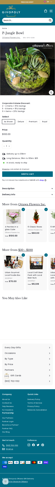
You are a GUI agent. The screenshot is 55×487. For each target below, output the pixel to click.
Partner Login (8, 421)
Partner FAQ (7, 428)
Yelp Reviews (8, 406)
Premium (33, 121)
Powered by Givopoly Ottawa (15, 481)
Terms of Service (35, 403)
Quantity (7, 141)
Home (4, 28)
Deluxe (21, 121)
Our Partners (7, 418)
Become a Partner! (10, 425)
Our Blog (6, 432)
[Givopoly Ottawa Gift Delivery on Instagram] (29, 445)
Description (8, 188)
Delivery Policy (34, 399)
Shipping (5, 169)
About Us (6, 399)
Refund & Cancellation (37, 410)
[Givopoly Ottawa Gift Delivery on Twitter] (38, 445)
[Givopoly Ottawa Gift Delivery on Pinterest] (42, 445)
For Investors (7, 410)
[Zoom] (51, 92)
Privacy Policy (33, 406)
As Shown (8, 121)
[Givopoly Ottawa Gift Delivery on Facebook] (33, 445)
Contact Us (7, 403)
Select (5, 116)
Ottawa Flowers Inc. (11, 37)
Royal (44, 121)
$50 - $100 (25, 250)
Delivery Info (8, 194)
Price (5, 129)
